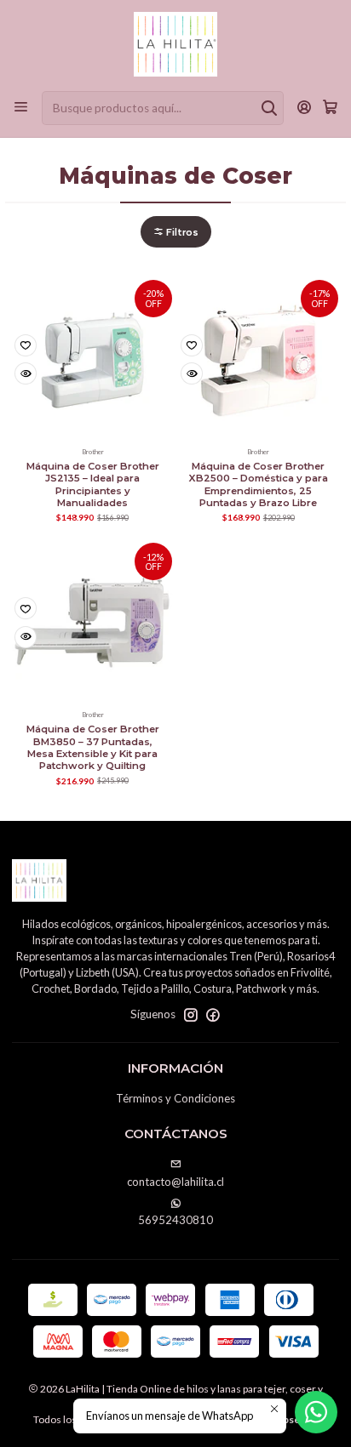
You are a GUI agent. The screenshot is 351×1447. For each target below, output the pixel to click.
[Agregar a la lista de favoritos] (25, 345)
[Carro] (330, 108)
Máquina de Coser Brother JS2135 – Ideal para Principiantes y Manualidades (92, 484)
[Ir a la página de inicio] (175, 44)
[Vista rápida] (25, 373)
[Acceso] (304, 108)
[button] (176, 232)
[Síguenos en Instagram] (191, 1015)
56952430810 (175, 1220)
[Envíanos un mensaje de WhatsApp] (316, 1412)
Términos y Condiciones (175, 1098)
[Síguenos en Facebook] (213, 1015)
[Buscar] (269, 108)
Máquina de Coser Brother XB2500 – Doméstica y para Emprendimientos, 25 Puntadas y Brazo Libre (258, 484)
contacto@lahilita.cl (175, 1181)
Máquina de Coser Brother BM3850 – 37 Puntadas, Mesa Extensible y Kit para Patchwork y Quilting (92, 747)
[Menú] (20, 108)
